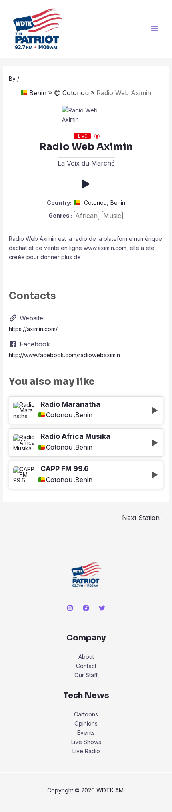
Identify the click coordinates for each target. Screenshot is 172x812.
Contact (86, 665)
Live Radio (86, 751)
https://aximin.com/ (33, 329)
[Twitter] (102, 608)
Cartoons (86, 714)
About (86, 656)
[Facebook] (86, 608)
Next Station (145, 518)
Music (112, 216)
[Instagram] (70, 608)
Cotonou (75, 93)
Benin (37, 93)
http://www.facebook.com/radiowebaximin (64, 355)
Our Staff (86, 675)
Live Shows (86, 741)
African (86, 216)
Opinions (86, 723)
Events (86, 732)
